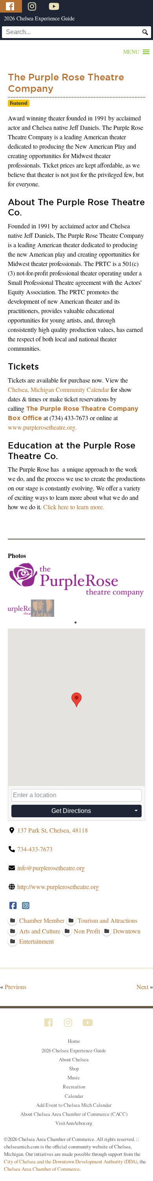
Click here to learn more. (73, 507)
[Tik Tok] (76, 6)
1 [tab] (75, 623)
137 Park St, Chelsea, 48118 (52, 830)
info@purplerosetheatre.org (51, 868)
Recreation (74, 1086)
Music (73, 1077)
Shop (74, 1068)
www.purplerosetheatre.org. (42, 427)
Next (142, 986)
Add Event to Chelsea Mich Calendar (73, 1104)
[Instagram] (33, 6)
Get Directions (71, 810)
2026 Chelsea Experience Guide (39, 18)
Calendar (74, 1095)
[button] (131, 52)
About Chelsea (74, 1059)
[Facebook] (11, 6)
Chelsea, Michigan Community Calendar (58, 389)
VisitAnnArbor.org (73, 1122)
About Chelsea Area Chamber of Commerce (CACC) (74, 1113)
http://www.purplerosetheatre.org (58, 886)
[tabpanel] (19, 608)
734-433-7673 (35, 849)
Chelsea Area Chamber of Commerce (42, 1168)
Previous (15, 986)
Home (74, 1040)
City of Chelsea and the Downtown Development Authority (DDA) (70, 1161)
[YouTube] (55, 6)
